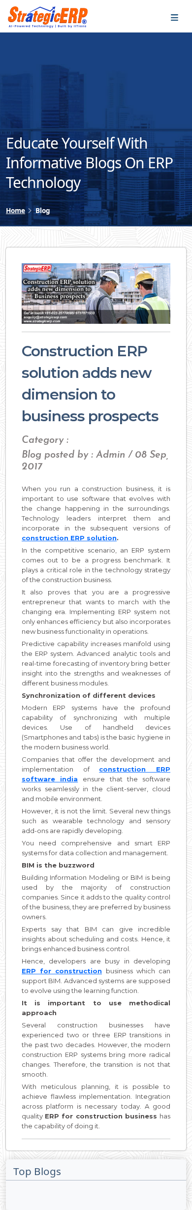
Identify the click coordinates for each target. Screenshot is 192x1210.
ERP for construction (62, 971)
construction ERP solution (69, 538)
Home (15, 210)
